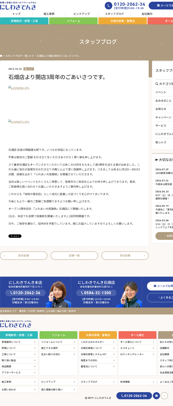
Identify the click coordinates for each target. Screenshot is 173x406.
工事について (9, 354)
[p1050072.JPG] (74, 132)
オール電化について (131, 342)
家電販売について (11, 342)
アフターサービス (11, 372)
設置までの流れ (89, 360)
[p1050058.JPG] (74, 102)
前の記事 (23, 255)
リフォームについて (52, 342)
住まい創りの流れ (50, 354)
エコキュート (127, 348)
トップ (16, 14)
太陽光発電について (91, 348)
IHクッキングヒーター (132, 354)
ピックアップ (81, 14)
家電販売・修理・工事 (24, 21)
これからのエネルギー (92, 342)
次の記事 (125, 255)
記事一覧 (74, 255)
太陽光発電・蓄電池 (122, 21)
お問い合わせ (9, 389)
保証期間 (6, 366)
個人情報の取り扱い (52, 389)
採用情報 (125, 381)
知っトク (29, 55)
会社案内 (147, 14)
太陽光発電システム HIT (94, 354)
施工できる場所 (49, 348)
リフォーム (73, 21)
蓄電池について (89, 366)
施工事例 (49, 14)
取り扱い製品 (9, 360)
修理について (9, 348)
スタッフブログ (114, 14)
